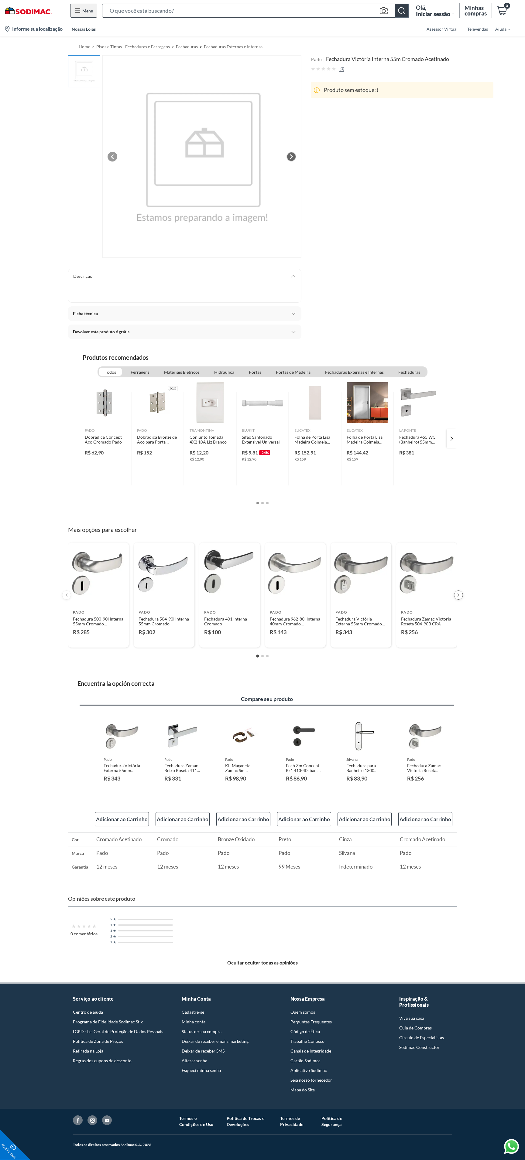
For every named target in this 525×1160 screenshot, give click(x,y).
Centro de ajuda (88, 1012)
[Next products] (458, 595)
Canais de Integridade (310, 1050)
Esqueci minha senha (201, 1070)
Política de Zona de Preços (98, 1041)
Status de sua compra (201, 1031)
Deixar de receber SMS (203, 1050)
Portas (255, 372)
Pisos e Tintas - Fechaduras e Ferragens (133, 46)
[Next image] (291, 157)
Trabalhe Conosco (307, 1041)
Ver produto (98, 639)
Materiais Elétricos (182, 372)
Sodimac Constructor (419, 1047)
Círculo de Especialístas (421, 1037)
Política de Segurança (331, 1121)
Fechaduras (187, 46)
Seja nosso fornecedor (311, 1080)
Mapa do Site (302, 1089)
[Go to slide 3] (267, 656)
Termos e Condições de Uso (196, 1121)
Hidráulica (224, 372)
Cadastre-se (193, 1012)
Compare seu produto (267, 699)
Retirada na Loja (88, 1050)
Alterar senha (194, 1060)
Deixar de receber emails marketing (215, 1041)
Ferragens (140, 372)
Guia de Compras (415, 1027)
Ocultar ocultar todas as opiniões (262, 962)
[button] (255, 10)
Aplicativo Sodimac (308, 1070)
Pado (316, 59)
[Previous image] (112, 157)
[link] (105, 438)
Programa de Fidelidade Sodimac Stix (108, 1021)
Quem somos (302, 1012)
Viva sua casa (411, 1018)
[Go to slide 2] (262, 656)
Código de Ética (305, 1031)
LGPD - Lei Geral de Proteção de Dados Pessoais (118, 1031)
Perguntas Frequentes (311, 1021)
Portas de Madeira (293, 372)
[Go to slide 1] (257, 656)
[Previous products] (66, 595)
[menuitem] (499, 29)
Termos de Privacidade (291, 1121)
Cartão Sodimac (305, 1060)
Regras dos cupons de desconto (102, 1060)
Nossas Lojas (84, 29)
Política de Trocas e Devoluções (245, 1121)
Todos (110, 372)
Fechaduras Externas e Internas (233, 46)
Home (84, 46)
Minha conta (193, 1021)
